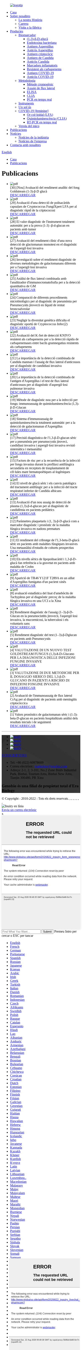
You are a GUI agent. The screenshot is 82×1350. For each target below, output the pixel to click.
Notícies (15, 133)
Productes (16, 31)
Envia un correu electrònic (19, 810)
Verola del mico (29, 126)
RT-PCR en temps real (42, 122)
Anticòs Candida (38, 61)
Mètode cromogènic (40, 84)
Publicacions (18, 130)
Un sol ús (25, 107)
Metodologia (27, 80)
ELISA (32, 92)
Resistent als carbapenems (44, 69)
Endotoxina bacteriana (42, 42)
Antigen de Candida (40, 58)
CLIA (31, 96)
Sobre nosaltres (20, 16)
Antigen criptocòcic (40, 54)
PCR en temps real (39, 99)
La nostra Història (30, 20)
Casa (13, 12)
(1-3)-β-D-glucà (37, 39)
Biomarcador (27, 35)
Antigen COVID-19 (40, 73)
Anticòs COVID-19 (40, 77)
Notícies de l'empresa (33, 141)
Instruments (26, 103)
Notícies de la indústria (34, 137)
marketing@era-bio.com (51, 766)
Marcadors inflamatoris (42, 65)
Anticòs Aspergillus (40, 50)
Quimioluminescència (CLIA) (47, 118)
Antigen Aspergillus (40, 46)
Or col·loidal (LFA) (40, 114)
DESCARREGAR (23, 195)
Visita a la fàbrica (30, 27)
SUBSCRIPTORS (14, 755)
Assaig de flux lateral (41, 88)
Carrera (23, 23)
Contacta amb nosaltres (25, 145)
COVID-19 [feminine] (33, 111)
